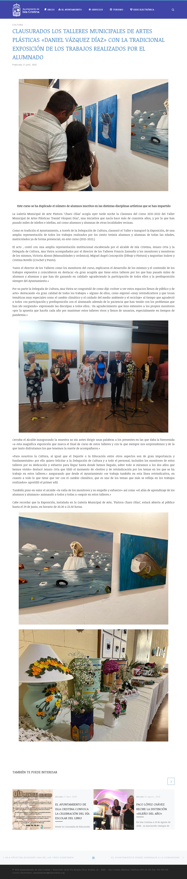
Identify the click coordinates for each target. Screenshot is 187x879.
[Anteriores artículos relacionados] (163, 781)
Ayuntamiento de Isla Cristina (35, 869)
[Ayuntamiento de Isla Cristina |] (26, 9)
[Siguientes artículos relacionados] (171, 781)
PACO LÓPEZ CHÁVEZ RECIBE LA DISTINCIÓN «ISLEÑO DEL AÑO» (151, 808)
